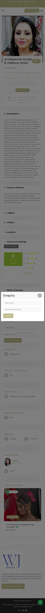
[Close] (40, 295)
